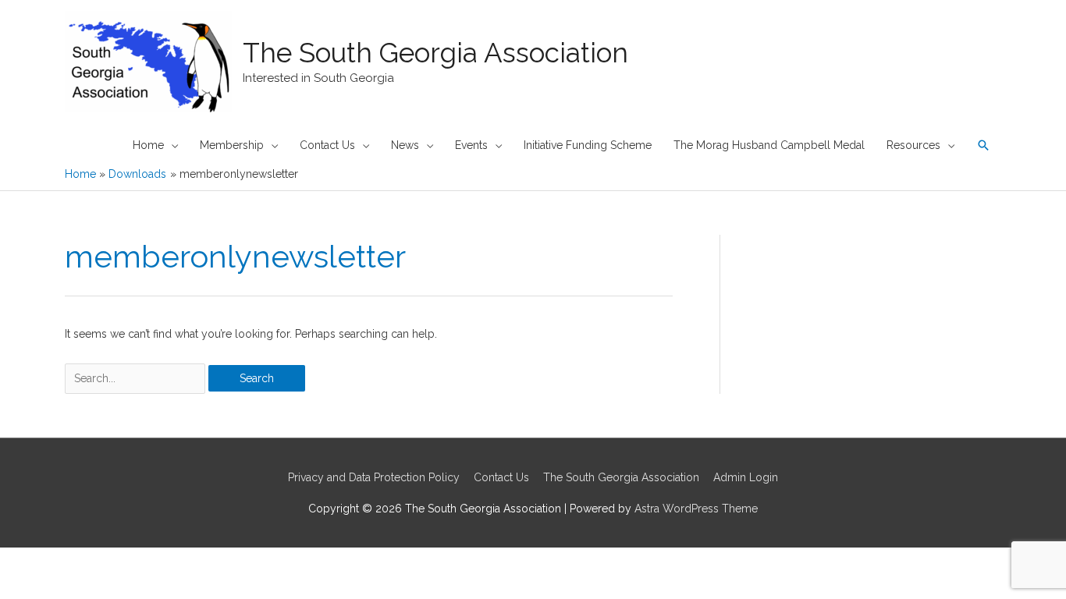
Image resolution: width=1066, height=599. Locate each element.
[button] (983, 145)
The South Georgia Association (435, 53)
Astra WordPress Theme (696, 508)
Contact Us (501, 477)
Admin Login (745, 477)
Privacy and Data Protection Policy (374, 477)
